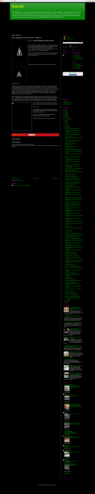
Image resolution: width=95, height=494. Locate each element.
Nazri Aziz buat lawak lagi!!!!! (70, 174)
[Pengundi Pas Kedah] (70, 46)
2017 (65, 109)
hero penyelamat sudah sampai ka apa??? (73, 298)
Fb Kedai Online (67, 104)
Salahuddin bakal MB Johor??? (71, 254)
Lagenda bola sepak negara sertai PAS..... (73, 177)
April (66, 123)
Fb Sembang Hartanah (68, 102)
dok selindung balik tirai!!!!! (70, 264)
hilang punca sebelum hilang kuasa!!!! (72, 164)
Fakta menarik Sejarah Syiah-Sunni (76, 365)
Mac (66, 125)
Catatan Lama (56, 178)
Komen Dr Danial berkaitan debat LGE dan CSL (74, 149)
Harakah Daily (77, 64)
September (67, 119)
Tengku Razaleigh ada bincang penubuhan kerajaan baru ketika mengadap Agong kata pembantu (75, 405)
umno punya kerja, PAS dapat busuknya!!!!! (73, 140)
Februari (66, 127)
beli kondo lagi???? (68, 226)
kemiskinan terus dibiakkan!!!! (70, 272)
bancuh (18, 6)
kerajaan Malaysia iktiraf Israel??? (71, 170)
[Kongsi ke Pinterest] (34, 135)
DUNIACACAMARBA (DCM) (69, 464)
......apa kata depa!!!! (68, 230)
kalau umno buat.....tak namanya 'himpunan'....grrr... (71, 144)
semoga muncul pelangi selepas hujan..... (73, 128)
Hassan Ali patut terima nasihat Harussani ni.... (73, 197)
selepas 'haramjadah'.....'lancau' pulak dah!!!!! (73, 322)
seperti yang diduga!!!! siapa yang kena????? (73, 235)
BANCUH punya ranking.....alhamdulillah (72, 245)
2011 (65, 302)
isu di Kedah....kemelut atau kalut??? (72, 132)
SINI (20, 83)
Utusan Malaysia (78, 68)
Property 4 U (66, 445)
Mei (66, 122)
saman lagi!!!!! (67, 232)
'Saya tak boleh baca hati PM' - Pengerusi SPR (73, 260)
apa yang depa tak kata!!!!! (70, 291)
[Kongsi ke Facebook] (33, 135)
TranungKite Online (68, 431)
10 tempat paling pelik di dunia (70, 359)
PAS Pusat (77, 54)
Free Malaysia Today (79, 65)
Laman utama (35, 178)
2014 (65, 112)
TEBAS (65, 412)
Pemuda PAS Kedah (79, 59)
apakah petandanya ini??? (70, 278)
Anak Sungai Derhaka (68, 384)
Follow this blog (72, 74)
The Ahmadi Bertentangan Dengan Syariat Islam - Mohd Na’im (75, 387)
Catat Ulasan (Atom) (19, 180)
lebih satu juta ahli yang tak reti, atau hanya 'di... (74, 238)
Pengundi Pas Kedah (66, 46)
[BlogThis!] (30, 135)
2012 (65, 115)
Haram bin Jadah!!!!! (68, 136)
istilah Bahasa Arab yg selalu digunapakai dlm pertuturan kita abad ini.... (76, 308)
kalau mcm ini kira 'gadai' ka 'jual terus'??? (73, 201)
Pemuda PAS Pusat (78, 57)
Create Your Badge (66, 47)
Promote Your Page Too (78, 49)
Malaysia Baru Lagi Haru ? (74, 413)
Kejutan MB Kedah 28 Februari (71, 146)
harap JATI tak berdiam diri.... (70, 185)
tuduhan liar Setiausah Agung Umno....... (72, 237)
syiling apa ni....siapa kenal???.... (76, 351)
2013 (65, 114)
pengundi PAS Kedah (69, 38)
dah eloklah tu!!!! (68, 277)
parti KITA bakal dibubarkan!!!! (70, 282)
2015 (65, 111)
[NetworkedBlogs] (73, 72)
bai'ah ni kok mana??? (69, 148)
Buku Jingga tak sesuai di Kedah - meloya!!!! (73, 280)
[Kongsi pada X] (31, 135)
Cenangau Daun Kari (68, 436)
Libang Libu (66, 421)
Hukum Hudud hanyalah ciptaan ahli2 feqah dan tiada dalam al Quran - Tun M (74, 346)
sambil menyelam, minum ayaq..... (71, 176)
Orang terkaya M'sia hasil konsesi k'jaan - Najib (74, 168)
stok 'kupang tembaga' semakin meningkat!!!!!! (73, 233)
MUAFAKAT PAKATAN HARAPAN (75, 437)
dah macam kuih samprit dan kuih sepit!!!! (72, 296)
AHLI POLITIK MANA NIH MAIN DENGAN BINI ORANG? (75, 329)
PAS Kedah (77, 56)
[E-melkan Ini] (29, 135)
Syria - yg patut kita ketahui (70, 142)
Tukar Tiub (66, 394)
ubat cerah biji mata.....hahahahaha (71, 255)
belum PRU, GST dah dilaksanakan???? (72, 134)
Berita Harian (77, 67)
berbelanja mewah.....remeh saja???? (72, 183)
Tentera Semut (67, 450)
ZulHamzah (67, 37)
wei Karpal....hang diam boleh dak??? (72, 203)
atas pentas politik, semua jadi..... (71, 252)
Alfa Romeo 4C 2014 (73, 465)
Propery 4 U (66, 101)
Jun (66, 120)
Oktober (66, 117)
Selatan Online (67, 473)
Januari (66, 300)
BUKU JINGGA (36, 106)
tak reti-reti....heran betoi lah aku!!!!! (71, 294)
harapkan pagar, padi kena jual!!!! (71, 293)
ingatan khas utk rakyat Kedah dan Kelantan (73, 182)
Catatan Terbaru (15, 178)
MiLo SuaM (66, 403)
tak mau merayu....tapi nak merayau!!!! (72, 265)
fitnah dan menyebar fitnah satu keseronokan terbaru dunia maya (76, 373)
